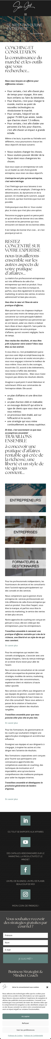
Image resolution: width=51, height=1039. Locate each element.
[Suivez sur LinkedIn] (25, 821)
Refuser (25, 1023)
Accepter (26, 1016)
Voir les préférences (26, 1030)
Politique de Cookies (15, 1036)
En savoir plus (11, 645)
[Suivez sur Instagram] (25, 894)
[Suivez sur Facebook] (25, 870)
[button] (47, 987)
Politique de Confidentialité (33, 1036)
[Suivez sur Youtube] (25, 842)
